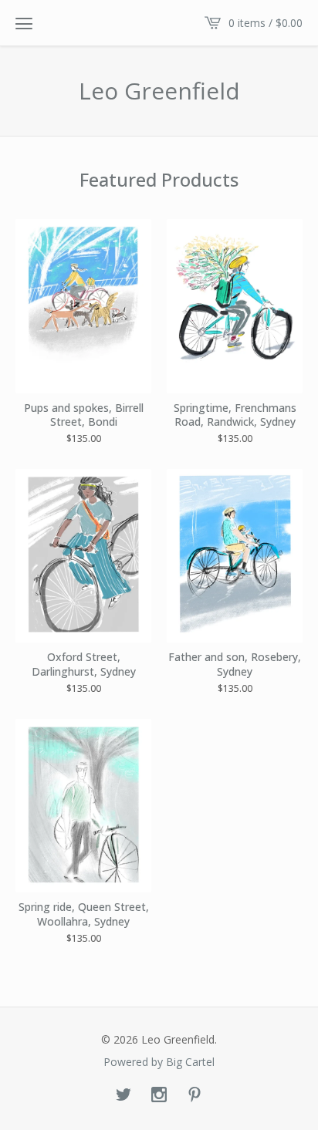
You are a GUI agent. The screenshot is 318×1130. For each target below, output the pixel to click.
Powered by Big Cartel (159, 1062)
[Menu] (23, 23)
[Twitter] (123, 1095)
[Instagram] (159, 1095)
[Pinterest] (194, 1095)
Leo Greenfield (159, 91)
